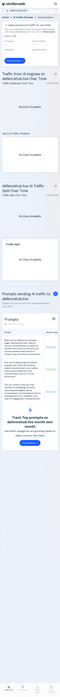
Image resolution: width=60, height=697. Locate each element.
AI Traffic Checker (23, 17)
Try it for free (13, 61)
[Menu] (55, 4)
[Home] (13, 4)
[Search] (30, 10)
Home (5, 17)
